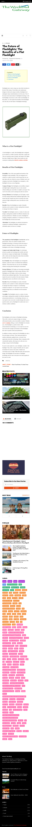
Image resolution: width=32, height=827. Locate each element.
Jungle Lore (16, 662)
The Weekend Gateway (7, 759)
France (4, 651)
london (18, 606)
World (11, 595)
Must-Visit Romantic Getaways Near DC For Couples (15, 509)
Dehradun (20, 643)
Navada (17, 678)
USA (10, 593)
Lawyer (22, 664)
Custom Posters (6, 643)
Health (15, 581)
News (26, 680)
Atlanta (4, 630)
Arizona (18, 608)
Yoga (14, 624)
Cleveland (22, 640)
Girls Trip (15, 598)
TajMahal (25, 707)
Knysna (9, 664)
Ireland (9, 659)
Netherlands (6, 680)
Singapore (19, 702)
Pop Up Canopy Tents (8, 691)
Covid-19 (17, 611)
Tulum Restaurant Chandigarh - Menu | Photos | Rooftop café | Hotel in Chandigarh (15, 542)
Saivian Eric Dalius (7, 601)
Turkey (11, 712)
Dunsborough (23, 646)
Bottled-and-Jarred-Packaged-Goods (11, 635)
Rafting (23, 691)
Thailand (12, 622)
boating (17, 728)
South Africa (19, 704)
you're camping (6, 322)
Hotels (14, 614)
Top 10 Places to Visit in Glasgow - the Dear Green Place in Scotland (19, 774)
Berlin (22, 630)
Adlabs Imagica (6, 627)
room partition (22, 736)
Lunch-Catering (14, 667)
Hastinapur (5, 656)
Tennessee (16, 601)
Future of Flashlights (13, 77)
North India (5, 683)
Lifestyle (8, 43)
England (10, 648)
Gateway (21, 651)
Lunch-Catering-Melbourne (9, 670)
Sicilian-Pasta (12, 702)
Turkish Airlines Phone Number (10, 718)
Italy (27, 659)
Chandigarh (17, 595)
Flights (8, 598)
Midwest (5, 675)
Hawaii (8, 614)
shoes (10, 739)
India (20, 584)
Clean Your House (14, 640)
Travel (4, 581)
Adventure (18, 590)
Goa (4, 614)
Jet (3, 662)
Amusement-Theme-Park (8, 608)
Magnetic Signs (21, 670)
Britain (24, 635)
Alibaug (25, 627)
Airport (19, 627)
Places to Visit (15, 587)
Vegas (18, 723)
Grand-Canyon (12, 654)
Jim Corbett (8, 662)
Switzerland (23, 619)
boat (12, 728)
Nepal (23, 678)
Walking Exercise (7, 726)
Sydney (19, 707)
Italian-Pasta (21, 659)
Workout (22, 726)
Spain (4, 707)
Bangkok (17, 630)
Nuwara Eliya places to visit (16, 683)
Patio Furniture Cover (8, 688)
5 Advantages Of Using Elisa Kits (20, 568)
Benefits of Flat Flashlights (14, 75)
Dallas (14, 643)
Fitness (16, 648)
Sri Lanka (16, 619)
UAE (17, 622)
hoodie (4, 734)
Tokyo (25, 710)
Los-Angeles (6, 667)
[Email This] (17, 64)
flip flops (19, 731)
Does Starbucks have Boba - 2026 (19, 795)
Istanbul (14, 659)
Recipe (4, 694)
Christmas (5, 640)
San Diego (12, 699)
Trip (20, 603)
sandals (5, 739)
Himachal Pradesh (14, 656)
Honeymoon (24, 656)
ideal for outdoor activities (21, 160)
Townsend (5, 712)
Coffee (24, 595)
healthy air (25, 731)
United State (5, 590)
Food (4, 584)
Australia (24, 590)
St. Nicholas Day (12, 707)
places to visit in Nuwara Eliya (10, 736)
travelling (23, 587)
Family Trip (22, 593)
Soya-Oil (26, 704)
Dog (17, 646)
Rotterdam (5, 699)
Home (2, 1)
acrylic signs (6, 728)
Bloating (5, 632)
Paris (23, 686)
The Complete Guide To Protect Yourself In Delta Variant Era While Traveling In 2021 (20, 548)
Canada (10, 611)
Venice (24, 723)
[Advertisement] (16, 24)
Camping (16, 593)
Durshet (4, 648)
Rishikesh (5, 619)
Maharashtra (6, 672)
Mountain (5, 678)
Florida (21, 648)
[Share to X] (9, 64)
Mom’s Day (11, 675)
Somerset (12, 704)
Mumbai (16, 616)
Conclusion (10, 79)
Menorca (13, 672)
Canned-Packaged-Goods (16, 638)
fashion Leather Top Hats (9, 731)
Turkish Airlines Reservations (9, 720)
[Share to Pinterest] (13, 64)
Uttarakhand (5, 606)
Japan (19, 614)
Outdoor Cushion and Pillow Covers (11, 686)
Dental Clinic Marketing (8, 646)
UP (25, 720)
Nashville (11, 678)
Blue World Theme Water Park (16, 632)
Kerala (23, 614)
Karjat (4, 664)
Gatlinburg (23, 611)
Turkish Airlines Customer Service (11, 715)
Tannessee (5, 622)
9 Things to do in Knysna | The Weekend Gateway (20, 561)
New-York (20, 680)
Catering (26, 638)
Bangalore (10, 630)
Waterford (15, 726)
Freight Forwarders (12, 651)
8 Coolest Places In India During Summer (18, 780)
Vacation (13, 606)
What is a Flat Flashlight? (14, 74)
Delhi (4, 598)
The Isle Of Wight (17, 710)
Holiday (21, 598)
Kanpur (22, 662)
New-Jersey (13, 680)
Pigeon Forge (18, 688)
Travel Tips (21, 581)
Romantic (5, 593)
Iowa (4, 659)
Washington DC (6, 624)
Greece (20, 654)
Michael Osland (21, 672)
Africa (14, 627)
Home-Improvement (12, 584)
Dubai (12, 590)
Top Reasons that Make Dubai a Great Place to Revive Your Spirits (21, 554)
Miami (10, 616)
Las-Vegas (15, 664)
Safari (10, 619)
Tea (10, 710)
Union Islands (6, 723)
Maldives (5, 616)
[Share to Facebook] (4, 64)
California (5, 638)
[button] (3, 1)
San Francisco (20, 699)
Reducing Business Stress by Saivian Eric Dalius (14, 696)
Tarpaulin (5, 710)
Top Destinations (7, 603)
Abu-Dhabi (19, 624)
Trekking (15, 603)
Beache (4, 611)
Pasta (21, 616)
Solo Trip (5, 704)
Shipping (5, 702)
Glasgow (5, 654)
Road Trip (5, 595)
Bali (23, 608)
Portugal (18, 691)
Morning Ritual (20, 675)
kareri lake (10, 734)
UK (21, 622)
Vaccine (13, 723)
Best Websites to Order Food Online (19, 789)
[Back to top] (28, 823)
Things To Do (6, 587)
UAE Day (20, 720)
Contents (10, 72)
